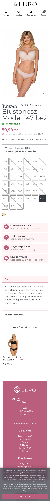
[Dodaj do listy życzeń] (22, 360)
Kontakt (25, 451)
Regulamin (25, 463)
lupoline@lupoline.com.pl (25, 423)
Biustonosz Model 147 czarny (12, 358)
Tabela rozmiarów (14, 315)
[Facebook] (13, 399)
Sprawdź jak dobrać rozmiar (20, 151)
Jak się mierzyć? (25, 436)
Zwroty (25, 442)
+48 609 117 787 (25, 419)
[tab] (25, 279)
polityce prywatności (40, 488)
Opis (7, 279)
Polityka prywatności (25, 466)
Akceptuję (25, 496)
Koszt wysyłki (25, 439)
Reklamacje (25, 445)
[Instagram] (18, 399)
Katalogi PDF (25, 448)
